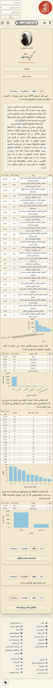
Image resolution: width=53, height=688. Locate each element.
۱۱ (33, 425)
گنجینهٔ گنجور (15, 636)
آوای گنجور (16, 643)
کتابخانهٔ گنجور (14, 633)
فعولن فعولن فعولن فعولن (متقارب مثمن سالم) (33, 296)
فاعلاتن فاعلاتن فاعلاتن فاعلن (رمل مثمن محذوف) (33, 207)
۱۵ (33, 442)
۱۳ (33, 434)
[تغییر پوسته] (6, 682)
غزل (33, 356)
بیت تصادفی (40, 626)
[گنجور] (45, 7)
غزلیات (26, 69)
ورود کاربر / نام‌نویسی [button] (28, 22)
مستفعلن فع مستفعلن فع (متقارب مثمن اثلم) (33, 279)
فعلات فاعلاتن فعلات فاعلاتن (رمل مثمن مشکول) (33, 307)
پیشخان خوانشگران (13, 646)
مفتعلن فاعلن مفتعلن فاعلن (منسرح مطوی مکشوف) (33, 223)
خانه (43, 623)
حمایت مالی (40, 669)
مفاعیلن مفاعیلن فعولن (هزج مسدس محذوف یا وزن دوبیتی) (33, 229)
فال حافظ (41, 633)
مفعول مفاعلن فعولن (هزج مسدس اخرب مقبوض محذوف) (33, 248)
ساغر (18, 630)
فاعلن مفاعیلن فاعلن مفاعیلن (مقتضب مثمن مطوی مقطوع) (33, 268)
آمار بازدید (16, 662)
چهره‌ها (42, 666)
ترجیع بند (33, 365)
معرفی (42, 659)
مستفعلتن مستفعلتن (33, 264)
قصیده (33, 362)
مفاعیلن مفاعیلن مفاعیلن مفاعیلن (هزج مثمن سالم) (33, 234)
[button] (50, 23)
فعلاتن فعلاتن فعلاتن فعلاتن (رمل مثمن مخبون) (33, 290)
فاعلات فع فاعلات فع (33, 239)
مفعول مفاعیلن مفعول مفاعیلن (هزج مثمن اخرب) (33, 301)
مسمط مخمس (33, 371)
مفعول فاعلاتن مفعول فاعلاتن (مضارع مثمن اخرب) (33, 243)
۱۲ (33, 437)
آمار (41, 91)
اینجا (18, 124)
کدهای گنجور (15, 623)
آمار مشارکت (15, 659)
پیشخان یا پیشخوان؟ (12, 650)
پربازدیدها (13, 91)
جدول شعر (41, 630)
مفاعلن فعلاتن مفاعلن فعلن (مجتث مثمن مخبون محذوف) (33, 185)
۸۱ (33, 445)
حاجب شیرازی (27, 48)
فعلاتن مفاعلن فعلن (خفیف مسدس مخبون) (33, 273)
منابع (18, 665)
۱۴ (33, 431)
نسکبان (17, 653)
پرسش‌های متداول (38, 663)
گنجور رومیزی (15, 626)
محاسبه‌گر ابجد (14, 640)
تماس (17, 669)
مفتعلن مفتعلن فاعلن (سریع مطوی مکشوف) (33, 190)
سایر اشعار (26, 76)
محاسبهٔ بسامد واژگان (26, 558)
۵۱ (33, 456)
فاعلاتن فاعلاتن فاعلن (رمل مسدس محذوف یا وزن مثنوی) (33, 218)
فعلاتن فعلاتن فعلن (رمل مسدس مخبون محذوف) (33, 259)
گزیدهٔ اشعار (26, 56)
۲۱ (33, 454)
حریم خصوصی (14, 672)
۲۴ (33, 451)
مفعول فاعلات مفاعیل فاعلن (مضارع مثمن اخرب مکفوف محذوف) (33, 201)
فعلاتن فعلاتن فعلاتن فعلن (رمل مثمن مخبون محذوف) (33, 179)
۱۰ (33, 417)
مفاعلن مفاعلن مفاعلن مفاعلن (33, 311)
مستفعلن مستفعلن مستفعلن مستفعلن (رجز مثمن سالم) (33, 254)
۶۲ (33, 462)
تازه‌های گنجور (40, 646)
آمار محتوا (41, 673)
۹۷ (25, 403)
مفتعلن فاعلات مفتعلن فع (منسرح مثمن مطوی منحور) (33, 212)
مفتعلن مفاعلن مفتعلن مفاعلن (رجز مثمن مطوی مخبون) (33, 285)
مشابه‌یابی (41, 643)
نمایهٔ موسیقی (40, 636)
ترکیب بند (33, 359)
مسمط (33, 368)
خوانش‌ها (24, 91)
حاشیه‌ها (41, 640)
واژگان (34, 91)
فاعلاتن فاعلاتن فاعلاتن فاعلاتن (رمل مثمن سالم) (33, 315)
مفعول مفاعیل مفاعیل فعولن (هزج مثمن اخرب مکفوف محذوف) (33, 196)
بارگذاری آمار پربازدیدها (26, 607)
